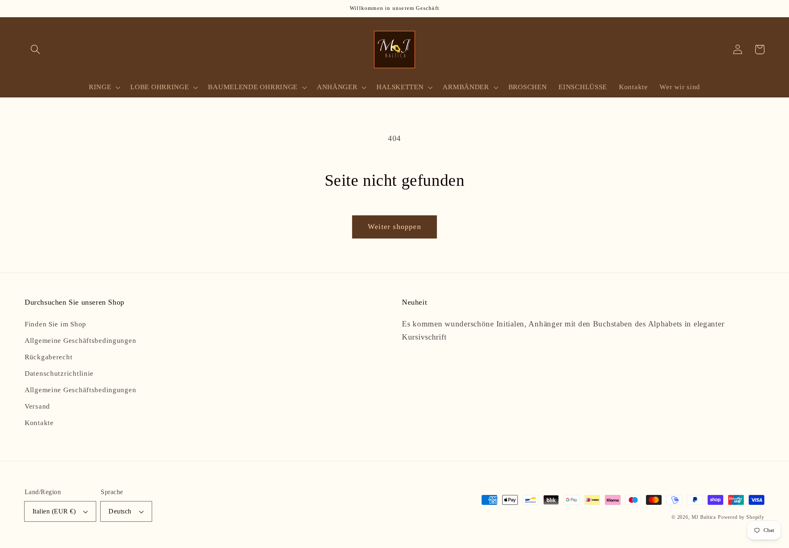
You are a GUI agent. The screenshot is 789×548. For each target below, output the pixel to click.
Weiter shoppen (394, 226)
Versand (37, 406)
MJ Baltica (704, 517)
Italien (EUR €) (54, 511)
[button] (35, 49)
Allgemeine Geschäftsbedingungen (80, 341)
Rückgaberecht (48, 357)
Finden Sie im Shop (55, 324)
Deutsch (119, 511)
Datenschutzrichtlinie (59, 373)
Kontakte (39, 423)
